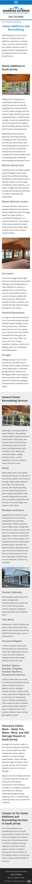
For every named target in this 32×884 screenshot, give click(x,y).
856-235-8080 (16, 16)
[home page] (16, 9)
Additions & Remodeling (14, 22)
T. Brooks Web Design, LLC (20, 881)
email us (5, 861)
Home (3, 22)
